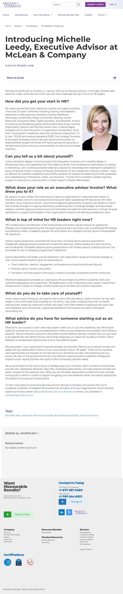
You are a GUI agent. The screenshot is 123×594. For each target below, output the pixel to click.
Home (6, 15)
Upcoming (45, 542)
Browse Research (48, 540)
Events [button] (101, 15)
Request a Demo (22, 514)
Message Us (76, 501)
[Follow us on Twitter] (69, 512)
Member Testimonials (12, 535)
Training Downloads (87, 535)
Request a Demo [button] (95, 4)
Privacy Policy (39, 589)
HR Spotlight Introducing (52, 26)
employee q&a (50, 415)
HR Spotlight (32, 26)
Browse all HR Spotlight (21, 433)
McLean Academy (86, 539)
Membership (21, 15)
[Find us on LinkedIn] (62, 512)
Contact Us (8, 539)
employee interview (32, 415)
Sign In (113, 4)
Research (18, 26)
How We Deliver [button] (42, 15)
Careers (7, 537)
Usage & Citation (86, 549)
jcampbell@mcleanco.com (19, 395)
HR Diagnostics (85, 532)
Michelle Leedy (13, 415)
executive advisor (89, 415)
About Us (7, 532)
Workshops (84, 542)
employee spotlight (69, 415)
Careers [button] (88, 15)
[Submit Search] (78, 4)
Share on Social (15, 77)
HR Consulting (85, 544)
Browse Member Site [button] (68, 15)
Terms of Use (27, 589)
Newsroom (8, 542)
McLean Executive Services (58, 391)
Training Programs (86, 537)
